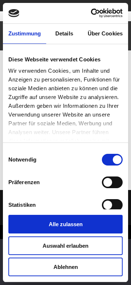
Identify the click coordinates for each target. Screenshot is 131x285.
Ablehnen (65, 267)
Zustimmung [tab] (24, 33)
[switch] (112, 182)
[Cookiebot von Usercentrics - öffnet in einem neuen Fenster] (92, 13)
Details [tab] (64, 33)
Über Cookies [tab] (105, 33)
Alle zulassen (66, 224)
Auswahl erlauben (65, 246)
